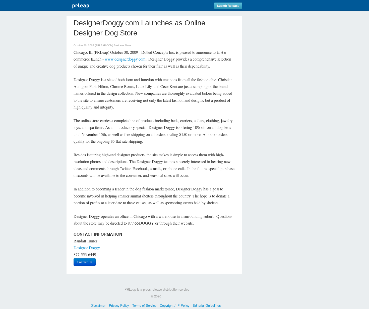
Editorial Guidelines (207, 305)
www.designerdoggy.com (125, 59)
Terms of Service (144, 305)
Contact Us (84, 262)
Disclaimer (98, 305)
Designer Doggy (87, 247)
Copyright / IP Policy (174, 305)
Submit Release (228, 6)
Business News (122, 45)
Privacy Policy (119, 305)
